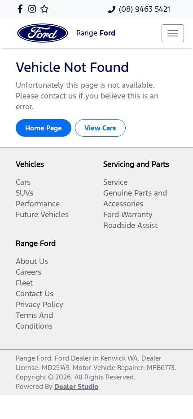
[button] (173, 33)
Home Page (43, 128)
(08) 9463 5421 (144, 9)
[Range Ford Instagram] (34, 8)
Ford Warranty (128, 214)
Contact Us (34, 294)
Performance (38, 204)
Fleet (24, 283)
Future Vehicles (42, 214)
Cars (23, 182)
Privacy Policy (39, 304)
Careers (28, 272)
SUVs (24, 193)
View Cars (100, 128)
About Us (32, 261)
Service (115, 182)
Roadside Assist (130, 225)
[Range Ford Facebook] (22, 8)
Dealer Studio (76, 386)
